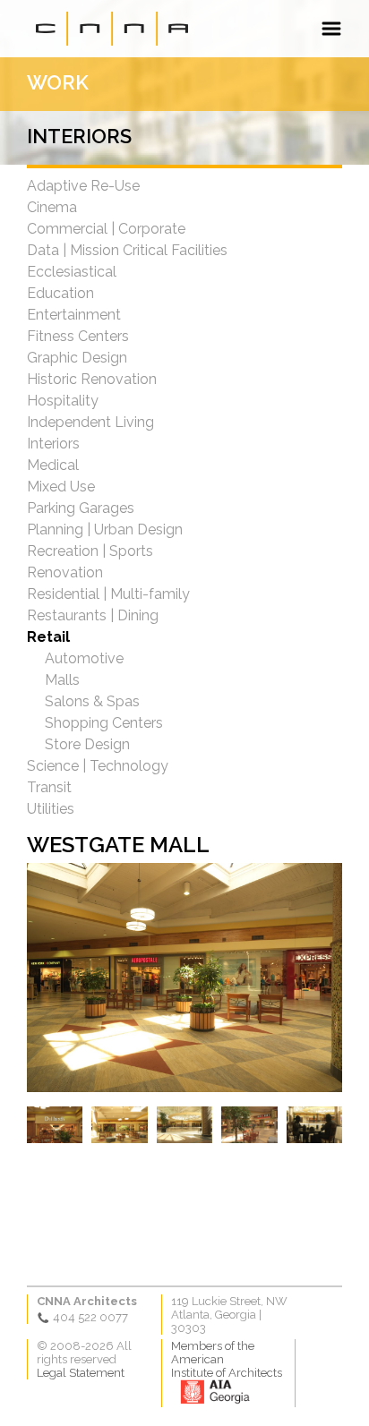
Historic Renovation (92, 379)
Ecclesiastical (71, 271)
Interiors (53, 443)
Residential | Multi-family (108, 593)
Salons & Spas (92, 701)
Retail (48, 636)
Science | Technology (97, 765)
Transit (49, 787)
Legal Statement (80, 1372)
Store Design (87, 744)
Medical (53, 465)
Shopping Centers (104, 722)
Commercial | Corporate (106, 228)
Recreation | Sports (90, 550)
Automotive (84, 658)
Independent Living (90, 422)
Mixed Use (61, 486)
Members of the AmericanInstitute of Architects (226, 1359)
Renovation (65, 572)
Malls (62, 679)
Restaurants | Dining (93, 615)
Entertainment (74, 314)
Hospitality (63, 400)
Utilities (50, 808)
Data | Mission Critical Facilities (127, 250)
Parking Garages (80, 508)
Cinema (52, 207)
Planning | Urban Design (105, 529)
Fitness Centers (78, 336)
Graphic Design (77, 357)
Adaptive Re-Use (83, 185)
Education (60, 293)
